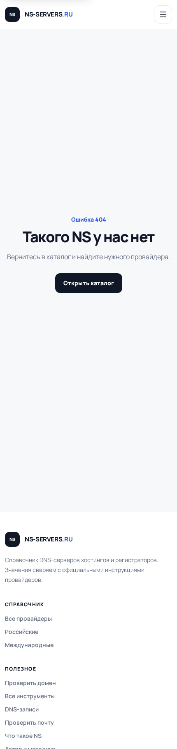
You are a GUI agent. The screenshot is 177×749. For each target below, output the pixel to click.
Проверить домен (30, 683)
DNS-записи (22, 709)
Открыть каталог (88, 283)
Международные (29, 645)
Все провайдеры (28, 618)
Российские (21, 632)
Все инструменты (30, 696)
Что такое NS (23, 736)
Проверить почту (29, 722)
